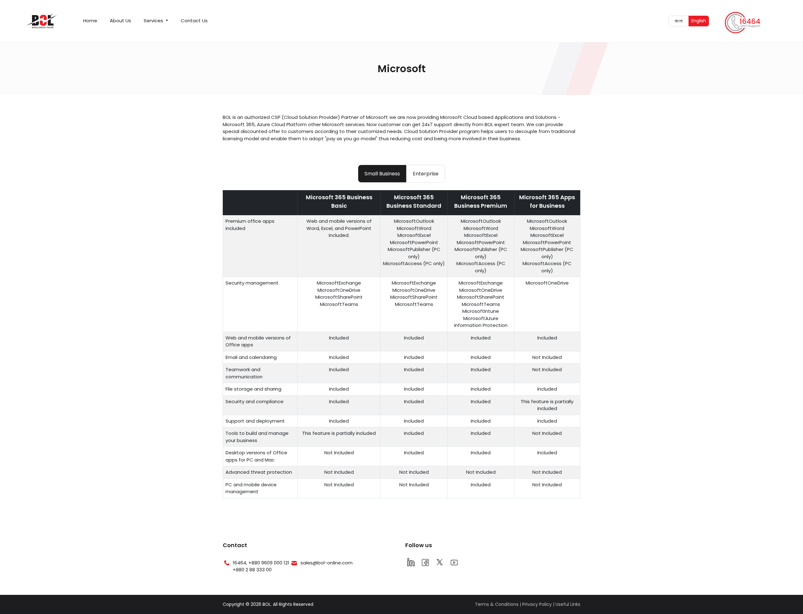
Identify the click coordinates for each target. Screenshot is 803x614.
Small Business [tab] (382, 173)
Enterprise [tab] (426, 173)
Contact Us (194, 20)
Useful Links (568, 604)
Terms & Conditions (496, 604)
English (700, 20)
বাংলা (681, 20)
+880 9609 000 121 (268, 562)
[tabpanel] (401, 346)
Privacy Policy (537, 604)
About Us (120, 20)
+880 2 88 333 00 (252, 569)
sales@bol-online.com (326, 562)
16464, (240, 562)
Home (90, 20)
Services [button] (154, 20)
